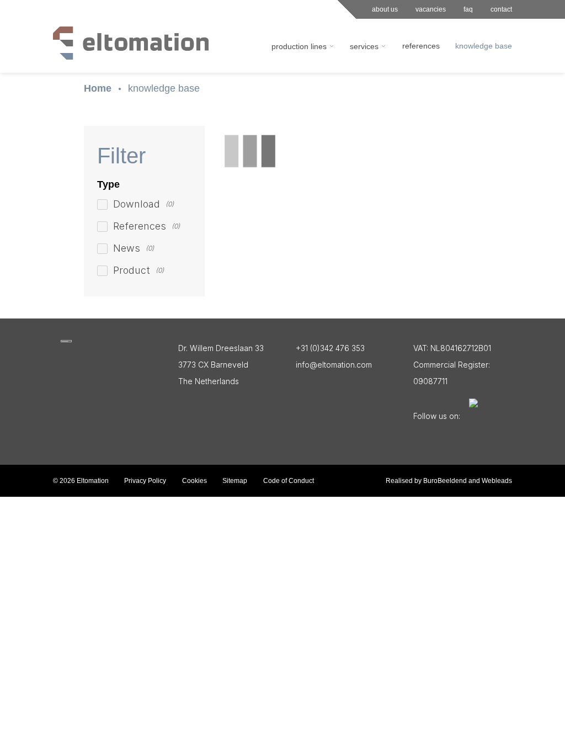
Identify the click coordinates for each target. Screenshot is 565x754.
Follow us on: (436, 416)
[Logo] (66, 341)
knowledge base (164, 88)
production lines (299, 46)
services (364, 46)
